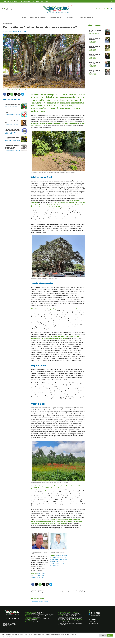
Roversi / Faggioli (8, 140)
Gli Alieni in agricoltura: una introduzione (12, 138)
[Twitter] (105, 9)
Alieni (6, 112)
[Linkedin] (102, 9)
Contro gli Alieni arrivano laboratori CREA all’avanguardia (12, 147)
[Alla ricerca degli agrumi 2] (107, 64)
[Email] (15, 94)
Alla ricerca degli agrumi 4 (94, 46)
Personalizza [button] (103, 635)
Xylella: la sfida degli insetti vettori (41, 592)
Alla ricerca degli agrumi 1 (94, 71)
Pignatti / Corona (8, 31)
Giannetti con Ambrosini (10, 132)
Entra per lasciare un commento (40, 601)
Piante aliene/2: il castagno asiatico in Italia (72, 592)
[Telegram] (22, 94)
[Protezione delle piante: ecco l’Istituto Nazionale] (24, 131)
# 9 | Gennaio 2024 (7, 23)
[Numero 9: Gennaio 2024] (24, 106)
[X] (8, 94)
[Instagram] (99, 9)
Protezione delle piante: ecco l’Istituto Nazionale (12, 129)
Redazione (7, 106)
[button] (111, 9)
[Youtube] (108, 9)
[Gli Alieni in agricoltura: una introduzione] (24, 139)
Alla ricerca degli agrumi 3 (94, 54)
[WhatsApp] (11, 94)
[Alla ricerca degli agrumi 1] (107, 72)
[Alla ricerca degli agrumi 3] (107, 56)
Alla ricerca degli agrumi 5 (94, 38)
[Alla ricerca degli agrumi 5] (107, 39)
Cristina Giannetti (8, 114)
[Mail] (18, 619)
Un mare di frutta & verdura (95, 30)
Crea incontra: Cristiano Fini (12, 121)
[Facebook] (96, 9)
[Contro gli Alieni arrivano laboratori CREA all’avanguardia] (24, 147)
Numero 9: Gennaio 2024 (12, 104)
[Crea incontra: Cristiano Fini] (24, 123)
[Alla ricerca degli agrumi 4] (107, 48)
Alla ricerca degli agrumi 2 (94, 63)
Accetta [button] (110, 635)
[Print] (19, 94)
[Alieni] (24, 114)
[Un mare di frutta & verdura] (107, 32)
